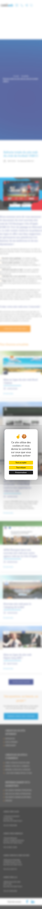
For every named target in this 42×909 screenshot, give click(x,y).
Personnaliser (21, 472)
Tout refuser (21, 468)
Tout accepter (20, 463)
